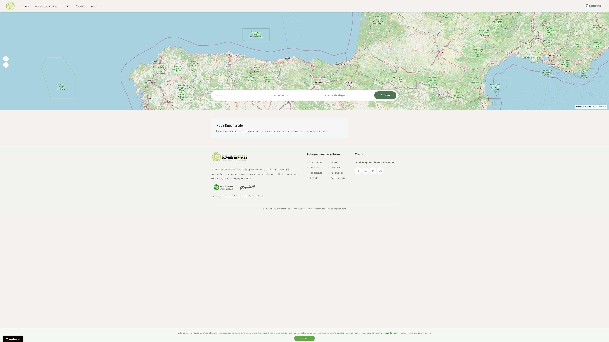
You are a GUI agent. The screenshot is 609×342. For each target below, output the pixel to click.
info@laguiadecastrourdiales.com (378, 162)
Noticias (80, 6)
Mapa (67, 6)
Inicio (26, 6)
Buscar (93, 6)
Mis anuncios (337, 172)
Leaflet (579, 107)
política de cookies (391, 333)
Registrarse (595, 5)
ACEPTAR (304, 339)
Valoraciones (315, 162)
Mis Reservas (315, 172)
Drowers (341, 208)
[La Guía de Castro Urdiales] (10, 5)
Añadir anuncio (338, 178)
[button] (6, 59)
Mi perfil (335, 162)
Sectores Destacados (45, 6)
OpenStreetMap (590, 107)
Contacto (313, 178)
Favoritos (314, 167)
